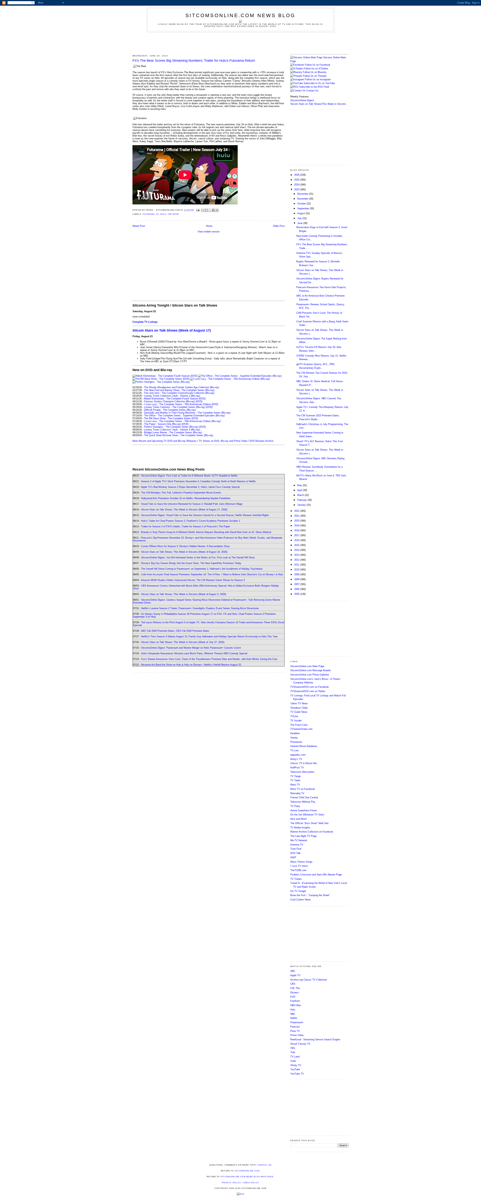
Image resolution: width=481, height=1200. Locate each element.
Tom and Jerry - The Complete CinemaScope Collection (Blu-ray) (179, 393)
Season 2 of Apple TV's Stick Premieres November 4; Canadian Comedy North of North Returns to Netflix (198, 481)
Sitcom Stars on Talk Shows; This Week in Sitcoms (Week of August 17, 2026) (184, 509)
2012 (297, 559)
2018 (297, 530)
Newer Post (138, 226)
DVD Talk (295, 853)
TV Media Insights (300, 827)
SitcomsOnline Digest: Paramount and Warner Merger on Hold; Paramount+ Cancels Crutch (191, 647)
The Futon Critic (299, 724)
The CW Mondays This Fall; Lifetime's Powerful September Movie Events (181, 492)
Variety (294, 737)
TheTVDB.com (298, 870)
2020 (297, 520)
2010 (297, 569)
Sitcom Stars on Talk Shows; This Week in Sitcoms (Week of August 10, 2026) (184, 551)
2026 (297, 174)
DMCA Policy (251, 1183)
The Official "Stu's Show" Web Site (309, 823)
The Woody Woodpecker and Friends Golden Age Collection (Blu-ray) (181, 387)
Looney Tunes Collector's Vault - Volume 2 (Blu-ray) (172, 395)
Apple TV (295, 975)
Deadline (295, 733)
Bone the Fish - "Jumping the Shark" (310, 895)
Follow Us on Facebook (317, 64)
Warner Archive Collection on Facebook (311, 831)
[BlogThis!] (206, 210)
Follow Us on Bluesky (315, 72)
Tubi (292, 1052)
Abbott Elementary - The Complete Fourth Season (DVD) (175, 398)
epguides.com (298, 754)
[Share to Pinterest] (217, 210)
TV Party (295, 806)
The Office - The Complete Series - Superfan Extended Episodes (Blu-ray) (184, 415)
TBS (292, 1048)
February (302, 500)
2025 (297, 179)
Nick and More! (298, 818)
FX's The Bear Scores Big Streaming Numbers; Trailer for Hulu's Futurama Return (193, 60)
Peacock (295, 1026)
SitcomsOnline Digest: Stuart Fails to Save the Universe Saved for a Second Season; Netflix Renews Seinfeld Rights (205, 515)
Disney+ (294, 992)
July (300, 218)
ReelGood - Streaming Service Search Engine (315, 1039)
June (300, 223)
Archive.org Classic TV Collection (308, 979)
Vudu (293, 1061)
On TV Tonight (298, 891)
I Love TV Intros (299, 866)
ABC (292, 971)
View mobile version (208, 231)
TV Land (294, 1056)
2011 (297, 564)
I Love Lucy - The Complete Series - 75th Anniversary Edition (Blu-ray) (182, 421)
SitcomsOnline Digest (302, 100)
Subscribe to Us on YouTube (319, 83)
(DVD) (199, 401)
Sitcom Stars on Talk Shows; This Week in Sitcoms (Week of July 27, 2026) (182, 642)
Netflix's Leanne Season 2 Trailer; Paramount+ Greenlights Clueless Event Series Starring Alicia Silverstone (200, 608)
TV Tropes (296, 878)
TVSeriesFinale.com (301, 729)
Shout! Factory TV (300, 1043)
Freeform (295, 1001)
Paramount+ (297, 1022)
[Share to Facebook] (213, 210)
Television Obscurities (302, 771)
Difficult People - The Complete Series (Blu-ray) (170, 409)
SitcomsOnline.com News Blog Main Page (247, 1177)
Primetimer (296, 742)
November (303, 198)
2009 (297, 574)
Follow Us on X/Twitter (316, 68)
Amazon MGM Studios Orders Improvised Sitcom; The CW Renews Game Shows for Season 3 (193, 580)
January (302, 504)
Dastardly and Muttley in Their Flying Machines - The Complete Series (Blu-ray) (187, 412)
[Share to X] (210, 210)
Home (209, 226)
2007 (297, 584)
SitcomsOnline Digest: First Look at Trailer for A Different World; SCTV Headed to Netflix (189, 475)
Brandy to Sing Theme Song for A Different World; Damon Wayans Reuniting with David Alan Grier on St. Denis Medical (206, 532)
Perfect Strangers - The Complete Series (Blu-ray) (171, 426)
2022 (297, 510)
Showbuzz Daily (299, 707)
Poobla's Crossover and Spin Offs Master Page (316, 874)
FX (157, 214)
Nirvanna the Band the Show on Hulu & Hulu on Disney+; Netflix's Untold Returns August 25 (191, 664)
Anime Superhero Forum (303, 810)
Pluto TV (295, 1031)
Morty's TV (296, 759)
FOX (292, 996)
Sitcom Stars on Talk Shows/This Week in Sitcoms (318, 103)
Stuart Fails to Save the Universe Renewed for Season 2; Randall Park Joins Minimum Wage (191, 503)
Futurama (148, 214)
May (300, 485)
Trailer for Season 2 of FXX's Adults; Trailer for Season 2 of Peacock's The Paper (185, 526)
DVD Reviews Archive (261, 440)
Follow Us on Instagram (318, 79)
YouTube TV (297, 1073)
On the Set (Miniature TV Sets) (307, 814)
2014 (297, 550)
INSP (293, 857)
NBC (292, 1014)
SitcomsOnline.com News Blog (240, 15)
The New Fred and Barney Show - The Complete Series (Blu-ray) (179, 390)
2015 (297, 545)
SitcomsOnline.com (247, 1171)
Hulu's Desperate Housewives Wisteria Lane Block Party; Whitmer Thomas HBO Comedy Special (194, 653)
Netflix (293, 1018)
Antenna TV (296, 844)
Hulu (163, 214)
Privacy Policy (231, 1183)
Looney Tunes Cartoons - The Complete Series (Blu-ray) (174, 407)
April (300, 490)
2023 (297, 189)
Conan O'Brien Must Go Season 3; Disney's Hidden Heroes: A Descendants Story (185, 546)
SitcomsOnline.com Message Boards (310, 670)
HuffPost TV (297, 767)
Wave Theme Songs (301, 861)
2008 (297, 579)
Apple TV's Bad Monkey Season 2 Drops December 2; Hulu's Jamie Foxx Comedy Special (190, 487)
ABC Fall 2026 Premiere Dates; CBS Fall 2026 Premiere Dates (175, 630)
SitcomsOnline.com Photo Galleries (309, 674)
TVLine (294, 716)
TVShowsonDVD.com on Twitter (307, 691)
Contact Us (312, 90)
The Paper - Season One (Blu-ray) (162, 424)
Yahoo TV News (299, 703)
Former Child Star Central (304, 797)
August (301, 213)
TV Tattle (295, 780)
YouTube (295, 1069)
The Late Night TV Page (303, 836)
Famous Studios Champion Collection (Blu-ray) (169, 401)
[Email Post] (197, 210)
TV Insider (296, 720)
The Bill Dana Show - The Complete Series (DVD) (171, 418)
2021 (297, 515)
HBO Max (295, 1005)
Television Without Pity (302, 801)
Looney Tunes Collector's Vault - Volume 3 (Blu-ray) (172, 429)
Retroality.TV (297, 793)
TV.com (294, 750)
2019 (297, 525)
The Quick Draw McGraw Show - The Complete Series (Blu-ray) (178, 435)
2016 (297, 540)
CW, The (295, 988)
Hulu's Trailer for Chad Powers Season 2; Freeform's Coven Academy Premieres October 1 (190, 520)
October (302, 203)
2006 (297, 589)
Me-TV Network (298, 840)
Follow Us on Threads (315, 75)
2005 (297, 594)
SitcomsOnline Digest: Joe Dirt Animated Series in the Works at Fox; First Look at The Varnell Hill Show (198, 557)
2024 (297, 184)
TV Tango (295, 776)
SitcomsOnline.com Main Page (307, 666)
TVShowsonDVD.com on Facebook (309, 686)
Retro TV (295, 784)
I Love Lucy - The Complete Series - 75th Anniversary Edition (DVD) (181, 404)
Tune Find (295, 848)
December (303, 193)
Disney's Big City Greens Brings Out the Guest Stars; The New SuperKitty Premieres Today (191, 563)
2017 (297, 535)
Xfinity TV (295, 1065)
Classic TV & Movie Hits (303, 763)
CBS (292, 983)
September (303, 208)
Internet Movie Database (303, 746)
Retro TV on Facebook (302, 789)
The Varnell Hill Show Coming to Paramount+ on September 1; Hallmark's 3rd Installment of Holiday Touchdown (201, 568)
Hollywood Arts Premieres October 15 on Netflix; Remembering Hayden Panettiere (185, 498)
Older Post (279, 226)
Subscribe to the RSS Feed (314, 86)
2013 (297, 554)
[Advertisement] (240, 42)
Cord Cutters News (300, 899)
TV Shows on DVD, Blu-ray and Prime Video (223, 440)
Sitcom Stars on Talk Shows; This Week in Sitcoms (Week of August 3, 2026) (183, 594)
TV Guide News (298, 711)
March (301, 495)
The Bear (173, 214)
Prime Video (297, 1035)
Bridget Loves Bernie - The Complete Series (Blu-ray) (173, 432)
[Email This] (203, 210)
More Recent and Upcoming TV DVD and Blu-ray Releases (164, 440)
